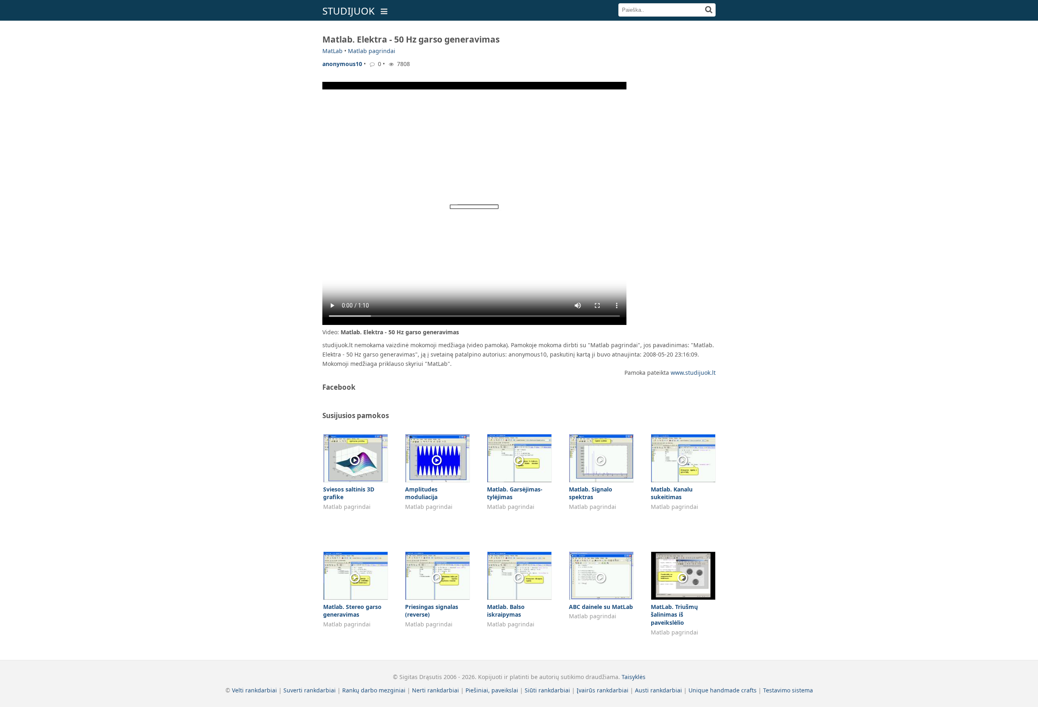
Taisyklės (634, 677)
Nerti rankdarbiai (435, 690)
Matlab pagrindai (371, 51)
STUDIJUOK (348, 10)
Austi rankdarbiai (658, 690)
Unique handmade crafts (722, 690)
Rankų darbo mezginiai (373, 690)
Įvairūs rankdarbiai (602, 690)
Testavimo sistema (788, 690)
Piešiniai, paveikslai (491, 690)
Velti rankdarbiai (254, 690)
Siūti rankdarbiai (547, 690)
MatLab (332, 51)
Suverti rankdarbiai (309, 690)
